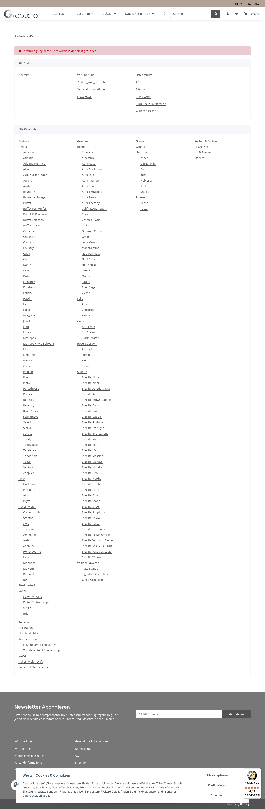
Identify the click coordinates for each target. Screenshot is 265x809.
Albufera (87, 152)
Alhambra (88, 158)
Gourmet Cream (92, 231)
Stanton (28, 518)
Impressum (143, 96)
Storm (86, 366)
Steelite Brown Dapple (96, 400)
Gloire (86, 225)
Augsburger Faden (35, 175)
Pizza (26, 383)
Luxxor (27, 332)
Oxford (27, 366)
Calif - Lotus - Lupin (94, 208)
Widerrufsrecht (146, 111)
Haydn (27, 298)
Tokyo (27, 461)
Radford (28, 574)
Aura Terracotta (92, 192)
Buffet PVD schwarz (35, 214)
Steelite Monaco (92, 461)
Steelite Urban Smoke (96, 535)
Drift (26, 270)
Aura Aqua (89, 163)
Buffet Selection (33, 220)
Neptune (29, 355)
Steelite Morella (92, 467)
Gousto (81, 321)
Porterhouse (31, 388)
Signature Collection (95, 574)
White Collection (92, 580)
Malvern (28, 568)
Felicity (27, 293)
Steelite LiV (89, 450)
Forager (87, 355)
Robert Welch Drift (31, 661)
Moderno (29, 349)
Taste (143, 208)
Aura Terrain (90, 197)
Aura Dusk (88, 175)
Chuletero (29, 237)
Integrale (29, 315)
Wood (22, 656)
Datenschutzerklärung (82, 715)
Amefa (23, 147)
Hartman (29, 484)
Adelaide (87, 349)
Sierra (27, 428)
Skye (26, 523)
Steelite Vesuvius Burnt (97, 546)
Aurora (27, 180)
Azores (86, 304)
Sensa (144, 203)
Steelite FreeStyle (93, 428)
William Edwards (88, 563)
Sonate (27, 433)
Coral (85, 214)
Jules (143, 175)
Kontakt (253, 3)
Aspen (144, 158)
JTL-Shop (244, 804)
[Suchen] (215, 14)
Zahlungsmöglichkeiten (92, 82)
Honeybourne (32, 551)
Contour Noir (31, 512)
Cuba (26, 253)
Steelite (82, 371)
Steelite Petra (90, 490)
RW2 (26, 580)
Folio (22, 478)
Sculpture (146, 186)
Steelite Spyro (91, 518)
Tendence (29, 450)
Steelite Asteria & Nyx (96, 388)
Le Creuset (201, 147)
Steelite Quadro (92, 495)
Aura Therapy (91, 203)
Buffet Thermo (32, 225)
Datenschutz (144, 75)
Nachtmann (143, 152)
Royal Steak (30, 411)
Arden (27, 540)
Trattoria (29, 529)
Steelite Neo (90, 473)
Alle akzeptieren (217, 775)
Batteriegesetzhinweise (151, 103)
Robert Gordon (86, 343)
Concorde (88, 310)
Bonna (81, 147)
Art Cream (88, 326)
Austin (27, 186)
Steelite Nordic (91, 478)
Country (28, 248)
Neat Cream (89, 259)
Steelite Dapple (92, 416)
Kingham (29, 563)
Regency (28, 405)
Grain (85, 237)
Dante (27, 265)
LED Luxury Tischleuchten (40, 645)
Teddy (27, 439)
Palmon (28, 371)
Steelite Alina (90, 377)
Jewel (26, 321)
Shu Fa (144, 192)
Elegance (29, 281)
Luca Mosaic (90, 242)
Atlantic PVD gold (34, 163)
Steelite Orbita (91, 484)
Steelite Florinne (92, 422)
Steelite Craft (90, 411)
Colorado (29, 242)
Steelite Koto (90, 445)
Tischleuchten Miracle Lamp (41, 650)
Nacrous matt (91, 253)
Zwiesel (140, 197)
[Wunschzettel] (236, 13)
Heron (27, 304)
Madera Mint (90, 248)
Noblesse (146, 180)
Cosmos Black (91, 220)
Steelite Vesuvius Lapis (96, 551)
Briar (26, 613)
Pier (84, 360)
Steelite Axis (90, 394)
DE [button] (237, 3)
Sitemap (141, 89)
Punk (143, 169)
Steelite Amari (91, 383)
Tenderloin (30, 456)
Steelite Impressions (95, 433)
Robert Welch (27, 506)
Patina (86, 315)
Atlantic (28, 158)
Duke (26, 276)
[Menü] (258, 770)
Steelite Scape (91, 501)
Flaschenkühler (28, 633)
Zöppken (29, 473)
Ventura (28, 467)
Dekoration (26, 628)
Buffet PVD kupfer (34, 208)
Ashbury (28, 546)
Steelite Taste (90, 523)
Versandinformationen (92, 89)
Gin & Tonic (147, 163)
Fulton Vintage (32, 596)
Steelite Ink (89, 439)
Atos (26, 169)
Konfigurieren (217, 785)
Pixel (26, 377)
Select (27, 422)
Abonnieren (236, 714)
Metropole (30, 338)
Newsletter (84, 96)
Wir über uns (85, 75)
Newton (28, 360)
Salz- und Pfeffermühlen (34, 667)
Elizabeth (29, 287)
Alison (27, 495)
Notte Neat (89, 265)
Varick (22, 591)
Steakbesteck (27, 585)
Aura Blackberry (92, 169)
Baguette (29, 192)
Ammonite (30, 535)
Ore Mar (87, 270)
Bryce (26, 501)
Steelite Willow (91, 557)
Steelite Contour (92, 405)
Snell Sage (88, 287)
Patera (86, 281)
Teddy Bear (30, 445)
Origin (27, 608)
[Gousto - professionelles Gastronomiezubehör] (21, 13)
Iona (26, 557)
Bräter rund (206, 152)
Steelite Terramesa (94, 529)
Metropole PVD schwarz (38, 343)
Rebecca (28, 400)
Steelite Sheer (91, 506)
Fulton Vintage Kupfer (37, 602)
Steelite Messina (92, 456)
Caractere (29, 231)
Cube (26, 259)
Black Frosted (90, 338)
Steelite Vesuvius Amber (97, 540)
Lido (26, 326)
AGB (138, 82)
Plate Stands (90, 568)
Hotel (26, 310)
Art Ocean (88, 332)
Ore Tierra (88, 276)
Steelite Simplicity (93, 512)
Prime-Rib (29, 394)
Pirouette (29, 490)
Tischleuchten (28, 639)
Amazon (28, 152)
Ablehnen (217, 795)
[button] (227, 13)
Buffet (27, 203)
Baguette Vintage (34, 197)
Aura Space (89, 186)
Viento (86, 293)
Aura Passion (90, 180)
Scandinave (30, 416)
